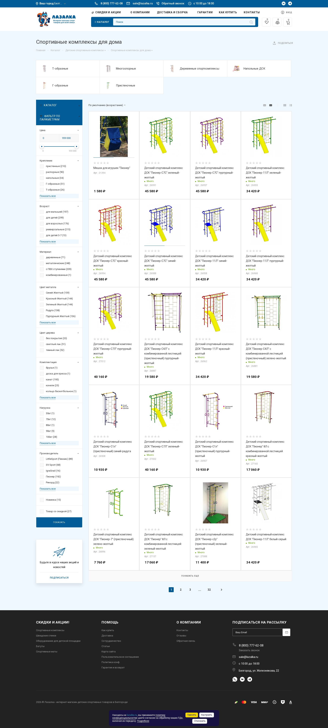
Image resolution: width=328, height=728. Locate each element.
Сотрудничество (111, 640)
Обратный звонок (173, 3)
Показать (59, 522)
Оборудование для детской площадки (58, 640)
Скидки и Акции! (52, 622)
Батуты (40, 646)
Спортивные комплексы (50, 630)
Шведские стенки (46, 635)
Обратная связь (186, 640)
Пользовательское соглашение (120, 656)
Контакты (182, 630)
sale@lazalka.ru (143, 3)
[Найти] (251, 21)
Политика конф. (111, 662)
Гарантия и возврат (113, 667)
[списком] (290, 105)
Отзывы (181, 635)
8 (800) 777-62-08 (112, 3)
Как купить (108, 630)
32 (209, 589)
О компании (189, 622)
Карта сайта (109, 651)
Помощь (110, 622)
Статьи (106, 646)
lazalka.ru (132, 715)
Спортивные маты (46, 651)
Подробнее (143, 721)
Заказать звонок (249, 650)
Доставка (107, 635)
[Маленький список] (264, 105)
